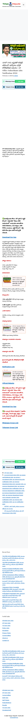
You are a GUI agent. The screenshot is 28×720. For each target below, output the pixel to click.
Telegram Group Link (10, 427)
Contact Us (5, 640)
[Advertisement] (14, 24)
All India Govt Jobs (7, 620)
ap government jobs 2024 (11, 475)
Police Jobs (5, 628)
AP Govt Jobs (8, 473)
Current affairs (6, 635)
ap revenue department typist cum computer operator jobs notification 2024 (12, 497)
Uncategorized (6, 710)
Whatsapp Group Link (10, 422)
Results (4, 705)
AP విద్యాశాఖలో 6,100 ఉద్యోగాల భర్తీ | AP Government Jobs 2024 (13, 512)
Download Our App (9, 237)
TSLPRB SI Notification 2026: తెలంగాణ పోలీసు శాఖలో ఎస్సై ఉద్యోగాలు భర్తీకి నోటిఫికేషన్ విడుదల (13, 564)
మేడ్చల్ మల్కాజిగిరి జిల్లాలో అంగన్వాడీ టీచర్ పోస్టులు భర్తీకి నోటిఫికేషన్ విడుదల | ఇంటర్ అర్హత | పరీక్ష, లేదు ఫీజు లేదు (13, 606)
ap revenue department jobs (14, 485)
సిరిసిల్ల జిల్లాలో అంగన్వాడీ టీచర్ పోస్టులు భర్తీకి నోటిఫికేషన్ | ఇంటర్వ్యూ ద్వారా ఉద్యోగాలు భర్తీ (12, 601)
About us (5, 638)
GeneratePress (14, 717)
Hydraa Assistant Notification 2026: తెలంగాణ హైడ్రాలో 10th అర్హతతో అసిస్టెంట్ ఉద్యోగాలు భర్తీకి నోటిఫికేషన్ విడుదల (13, 570)
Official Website (8, 383)
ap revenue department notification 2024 (13, 489)
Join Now (20, 81)
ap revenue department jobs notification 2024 (13, 487)
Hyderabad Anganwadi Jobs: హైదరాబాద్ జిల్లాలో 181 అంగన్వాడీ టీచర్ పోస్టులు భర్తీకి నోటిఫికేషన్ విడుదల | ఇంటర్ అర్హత (13, 595)
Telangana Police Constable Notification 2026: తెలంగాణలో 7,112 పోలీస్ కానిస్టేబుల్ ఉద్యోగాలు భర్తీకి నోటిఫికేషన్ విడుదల (13, 589)
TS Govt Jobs (6, 625)
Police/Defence (6, 702)
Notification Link (8, 366)
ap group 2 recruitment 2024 (11, 478)
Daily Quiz (5, 698)
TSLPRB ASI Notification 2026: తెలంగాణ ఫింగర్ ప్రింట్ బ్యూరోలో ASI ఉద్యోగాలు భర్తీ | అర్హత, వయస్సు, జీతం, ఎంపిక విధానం (13, 558)
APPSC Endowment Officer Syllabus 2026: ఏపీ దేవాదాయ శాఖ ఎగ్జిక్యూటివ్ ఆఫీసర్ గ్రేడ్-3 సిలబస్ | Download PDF (18, 281)
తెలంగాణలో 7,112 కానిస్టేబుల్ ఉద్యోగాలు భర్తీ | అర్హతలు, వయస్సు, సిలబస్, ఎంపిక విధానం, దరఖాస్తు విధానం (13, 583)
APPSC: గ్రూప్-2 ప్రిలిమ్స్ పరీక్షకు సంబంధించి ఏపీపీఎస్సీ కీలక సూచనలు (13, 507)
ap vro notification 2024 (12, 503)
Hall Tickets (5, 700)
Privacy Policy (6, 633)
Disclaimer (5, 630)
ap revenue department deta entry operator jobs (13, 483)
